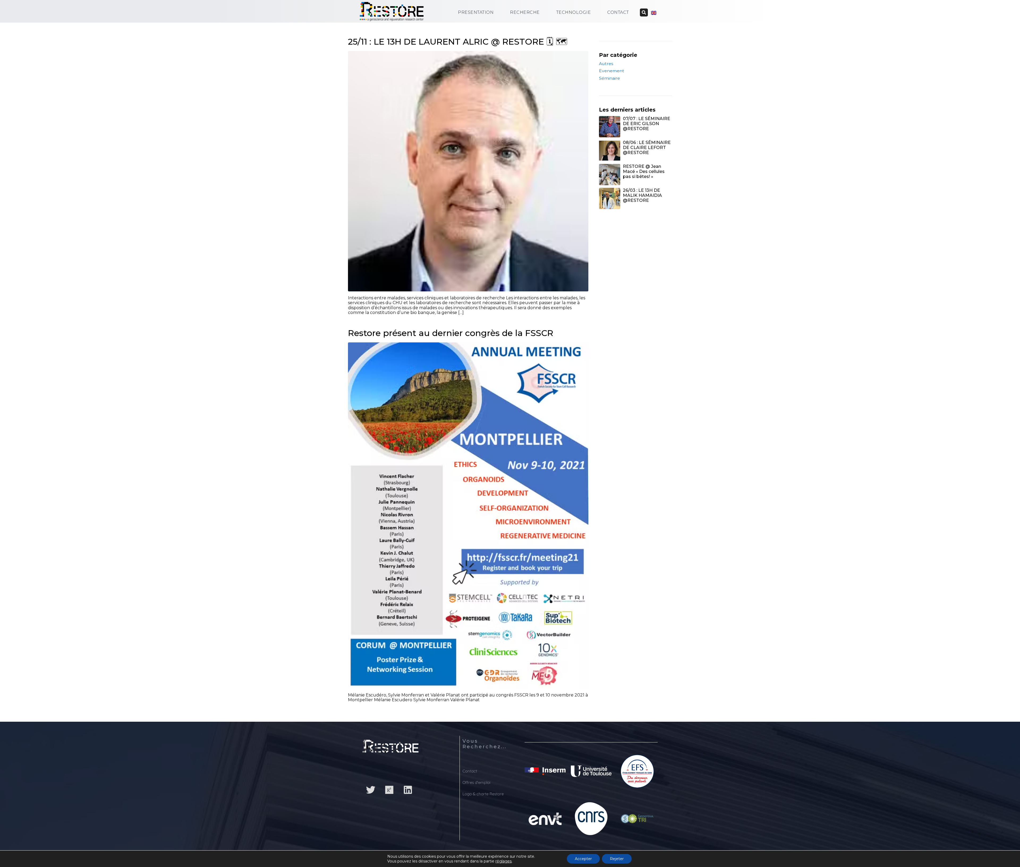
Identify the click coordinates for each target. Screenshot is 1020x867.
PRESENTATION (476, 12)
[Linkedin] (407, 790)
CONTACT (618, 12)
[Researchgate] (389, 790)
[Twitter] (370, 790)
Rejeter (617, 858)
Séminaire (609, 78)
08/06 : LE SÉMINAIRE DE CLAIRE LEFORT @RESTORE (647, 147)
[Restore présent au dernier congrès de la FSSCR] (468, 515)
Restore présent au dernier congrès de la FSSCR (450, 333)
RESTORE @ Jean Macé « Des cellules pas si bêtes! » (644, 171)
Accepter (583, 858)
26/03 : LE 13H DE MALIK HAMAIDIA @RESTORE (642, 195)
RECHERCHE (525, 12)
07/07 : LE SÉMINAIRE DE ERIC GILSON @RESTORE (646, 123)
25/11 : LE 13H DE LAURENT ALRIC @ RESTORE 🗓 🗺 (457, 41)
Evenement (611, 70)
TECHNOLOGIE (573, 12)
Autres (606, 63)
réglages (503, 861)
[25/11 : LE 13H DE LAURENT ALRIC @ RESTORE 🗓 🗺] (468, 170)
